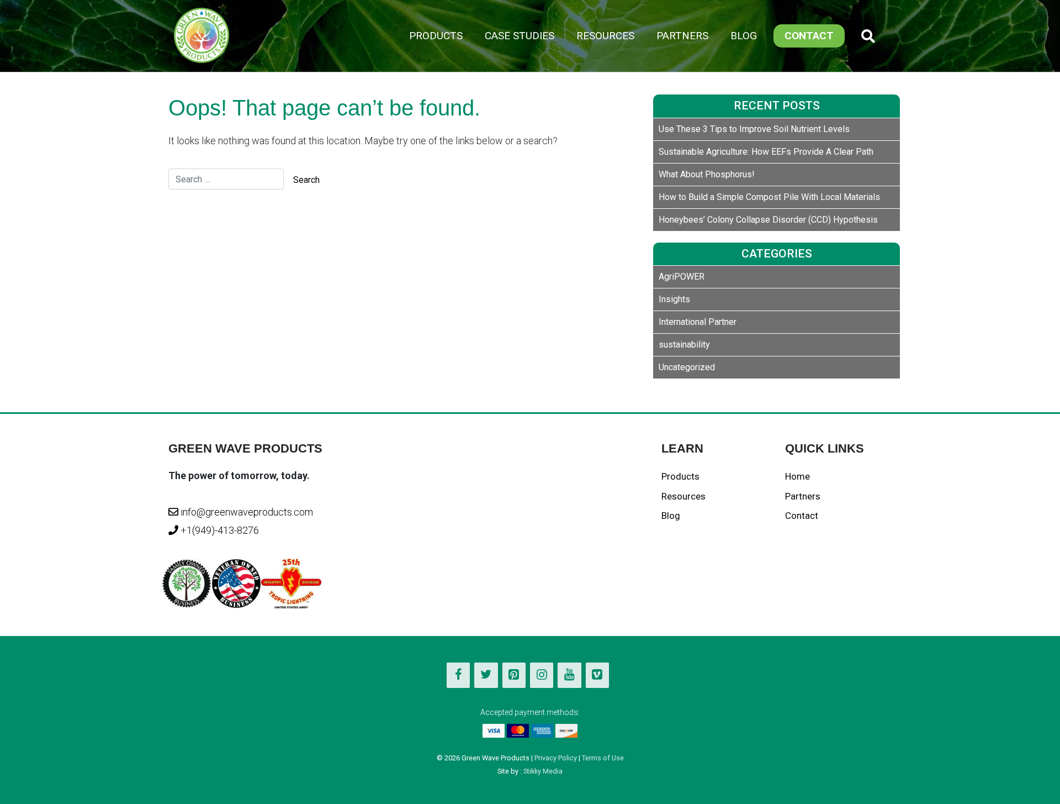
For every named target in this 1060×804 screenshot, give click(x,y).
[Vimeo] (597, 675)
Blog (743, 35)
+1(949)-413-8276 (218, 530)
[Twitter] (485, 675)
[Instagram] (541, 675)
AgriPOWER (681, 276)
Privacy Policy (555, 758)
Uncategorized (687, 367)
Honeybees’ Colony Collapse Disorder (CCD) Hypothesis (768, 219)
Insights (674, 299)
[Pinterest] (514, 675)
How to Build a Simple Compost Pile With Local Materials (769, 197)
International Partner (697, 322)
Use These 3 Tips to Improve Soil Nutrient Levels (754, 129)
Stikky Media (543, 771)
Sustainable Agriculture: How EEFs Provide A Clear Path (766, 151)
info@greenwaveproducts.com (247, 512)
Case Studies (519, 35)
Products (436, 35)
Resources (605, 35)
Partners (682, 35)
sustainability (684, 344)
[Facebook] (458, 675)
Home (797, 476)
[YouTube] (569, 675)
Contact (809, 35)
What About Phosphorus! (707, 174)
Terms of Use (603, 758)
